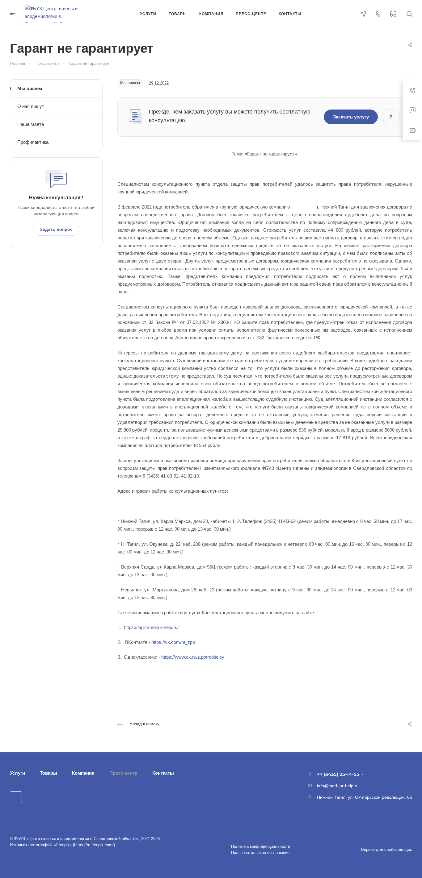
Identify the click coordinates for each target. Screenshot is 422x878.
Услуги (17, 773)
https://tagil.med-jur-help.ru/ (151, 627)
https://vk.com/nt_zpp (173, 642)
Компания (83, 773)
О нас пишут (30, 106)
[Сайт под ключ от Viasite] (27, 858)
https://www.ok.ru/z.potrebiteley (192, 657)
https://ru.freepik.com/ (94, 845)
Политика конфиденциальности (260, 846)
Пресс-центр (123, 773)
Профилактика (33, 142)
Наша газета (30, 124)
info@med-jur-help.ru (338, 785)
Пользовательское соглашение (260, 852)
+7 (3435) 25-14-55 (338, 774)
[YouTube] (16, 797)
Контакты (163, 773)
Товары (48, 773)
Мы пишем (29, 88)
